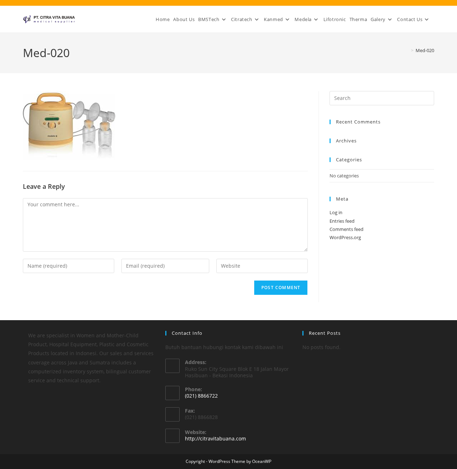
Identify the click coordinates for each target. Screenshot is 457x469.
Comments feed (346, 229)
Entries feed (342, 221)
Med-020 (425, 50)
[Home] (407, 50)
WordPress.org (345, 237)
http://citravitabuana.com (215, 438)
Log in (336, 212)
